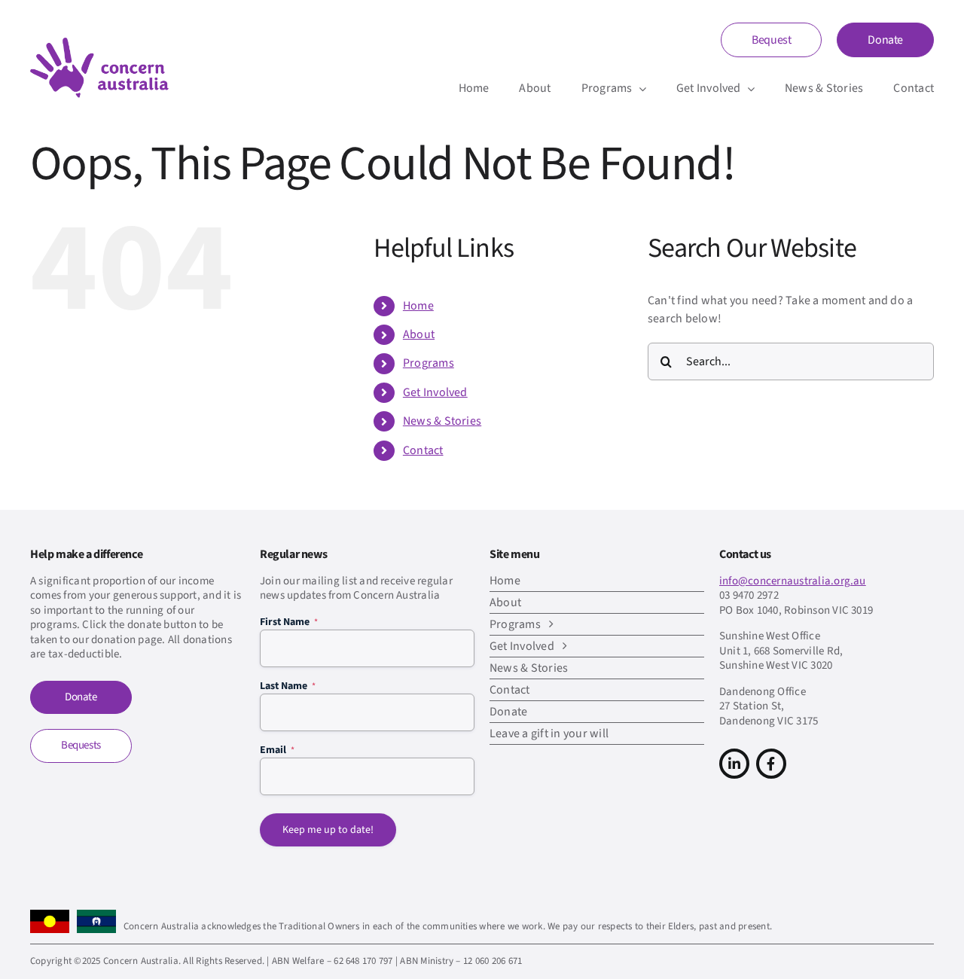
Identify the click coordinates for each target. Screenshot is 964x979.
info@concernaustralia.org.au (792, 581)
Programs (428, 363)
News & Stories (442, 421)
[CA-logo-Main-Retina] (99, 43)
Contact (423, 450)
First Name (289, 622)
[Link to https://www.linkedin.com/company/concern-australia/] (734, 764)
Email (277, 750)
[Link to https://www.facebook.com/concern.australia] (771, 764)
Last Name (288, 686)
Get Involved (435, 392)
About (419, 334)
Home (418, 305)
